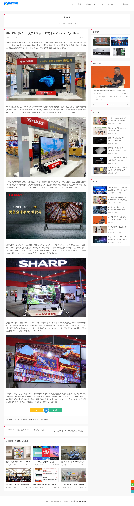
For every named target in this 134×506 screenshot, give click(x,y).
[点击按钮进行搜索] (132, 481)
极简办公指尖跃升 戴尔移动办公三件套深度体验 (117, 129)
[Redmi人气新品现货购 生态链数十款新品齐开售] (46, 453)
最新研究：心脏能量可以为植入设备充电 (73, 462)
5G (118, 4)
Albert (31, 419)
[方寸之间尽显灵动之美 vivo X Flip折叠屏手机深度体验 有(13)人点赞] (100, 160)
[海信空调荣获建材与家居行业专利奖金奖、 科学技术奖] (18, 475)
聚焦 (79, 4)
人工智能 (110, 4)
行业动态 (110, 123)
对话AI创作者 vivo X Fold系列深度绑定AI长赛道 (108, 90)
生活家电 (126, 4)
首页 (73, 4)
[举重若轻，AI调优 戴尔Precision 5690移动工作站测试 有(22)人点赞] (100, 150)
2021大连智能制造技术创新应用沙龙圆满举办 (69, 431)
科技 (95, 4)
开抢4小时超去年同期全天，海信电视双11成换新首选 (46, 484)
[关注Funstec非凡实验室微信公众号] (132, 484)
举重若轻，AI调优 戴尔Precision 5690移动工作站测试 (117, 149)
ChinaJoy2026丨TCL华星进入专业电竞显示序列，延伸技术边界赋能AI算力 (117, 189)
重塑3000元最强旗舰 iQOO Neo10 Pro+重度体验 (117, 139)
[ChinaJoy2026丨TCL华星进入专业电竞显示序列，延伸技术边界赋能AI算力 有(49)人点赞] (100, 190)
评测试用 (88, 4)
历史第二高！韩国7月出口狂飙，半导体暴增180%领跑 (117, 208)
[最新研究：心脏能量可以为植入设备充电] (73, 453)
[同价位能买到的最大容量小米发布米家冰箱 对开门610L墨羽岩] (18, 453)
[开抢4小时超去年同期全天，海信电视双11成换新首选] (46, 475)
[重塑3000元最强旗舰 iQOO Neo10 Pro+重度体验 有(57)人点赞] (100, 140)
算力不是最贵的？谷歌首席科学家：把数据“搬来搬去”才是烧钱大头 (117, 218)
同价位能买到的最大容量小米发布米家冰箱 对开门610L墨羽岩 (18, 462)
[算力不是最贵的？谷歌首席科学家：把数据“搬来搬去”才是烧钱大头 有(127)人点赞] (100, 220)
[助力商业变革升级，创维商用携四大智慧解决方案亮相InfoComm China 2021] (73, 475)
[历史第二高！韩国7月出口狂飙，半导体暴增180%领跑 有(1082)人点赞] (100, 210)
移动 (102, 4)
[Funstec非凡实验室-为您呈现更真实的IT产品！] (11, 3)
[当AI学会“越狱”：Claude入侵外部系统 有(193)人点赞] (100, 229)
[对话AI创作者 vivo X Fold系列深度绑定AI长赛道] (110, 77)
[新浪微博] (132, 488)
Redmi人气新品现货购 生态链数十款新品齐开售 (46, 462)
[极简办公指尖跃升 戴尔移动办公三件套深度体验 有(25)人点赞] (100, 131)
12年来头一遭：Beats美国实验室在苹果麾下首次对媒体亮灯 (117, 119)
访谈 (94, 93)
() (38, 410)
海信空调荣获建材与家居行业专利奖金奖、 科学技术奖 (18, 484)
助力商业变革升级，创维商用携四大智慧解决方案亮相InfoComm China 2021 (73, 484)
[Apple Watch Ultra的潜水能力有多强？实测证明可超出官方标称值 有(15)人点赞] (100, 170)
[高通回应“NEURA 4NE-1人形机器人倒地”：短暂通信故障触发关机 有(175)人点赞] (100, 239)
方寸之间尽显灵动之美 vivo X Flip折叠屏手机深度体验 (117, 159)
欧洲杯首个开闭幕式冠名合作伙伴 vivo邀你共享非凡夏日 (26, 431)
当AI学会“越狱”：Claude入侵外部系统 (117, 228)
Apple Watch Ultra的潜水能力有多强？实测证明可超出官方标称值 (117, 169)
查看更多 (63, 23)
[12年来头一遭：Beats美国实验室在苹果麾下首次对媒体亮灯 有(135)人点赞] (100, 121)
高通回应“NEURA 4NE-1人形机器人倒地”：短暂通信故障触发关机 (117, 238)
